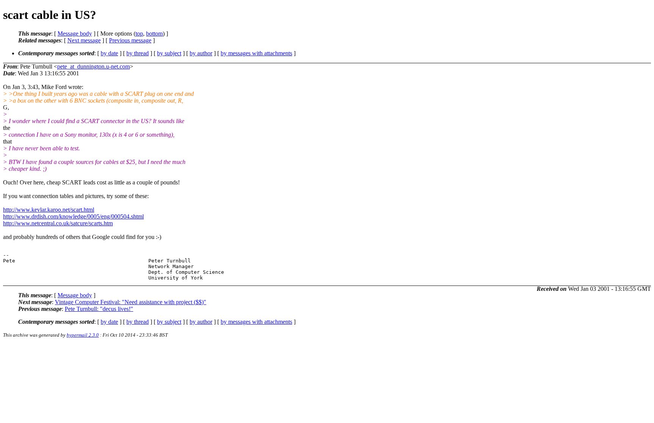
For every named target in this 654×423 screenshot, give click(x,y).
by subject (169, 53)
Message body (75, 33)
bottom (154, 33)
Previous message (130, 40)
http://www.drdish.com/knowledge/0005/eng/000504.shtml (73, 216)
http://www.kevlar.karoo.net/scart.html (48, 209)
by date (109, 53)
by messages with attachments (256, 53)
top (139, 33)
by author (201, 53)
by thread (137, 53)
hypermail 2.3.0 (83, 335)
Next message (84, 40)
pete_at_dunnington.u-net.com (93, 66)
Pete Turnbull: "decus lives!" (99, 309)
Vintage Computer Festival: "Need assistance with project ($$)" (130, 302)
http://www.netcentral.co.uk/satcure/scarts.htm (58, 223)
